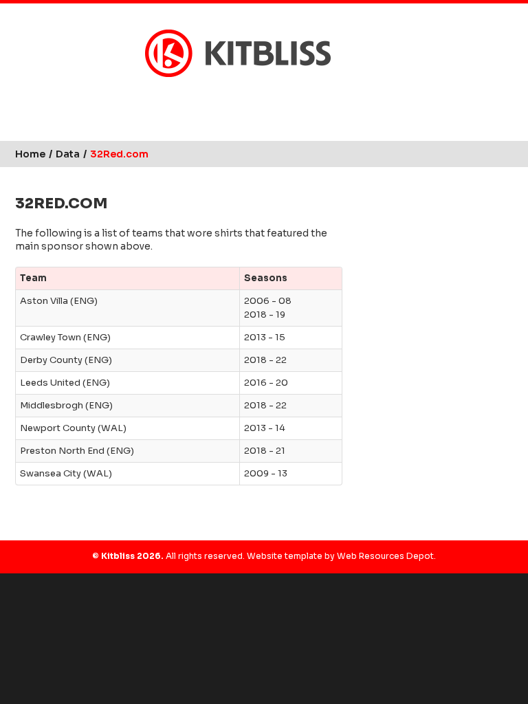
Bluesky (223, 99)
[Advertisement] (434, 255)
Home (30, 154)
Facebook (249, 99)
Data (68, 154)
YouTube (302, 99)
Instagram (275, 99)
